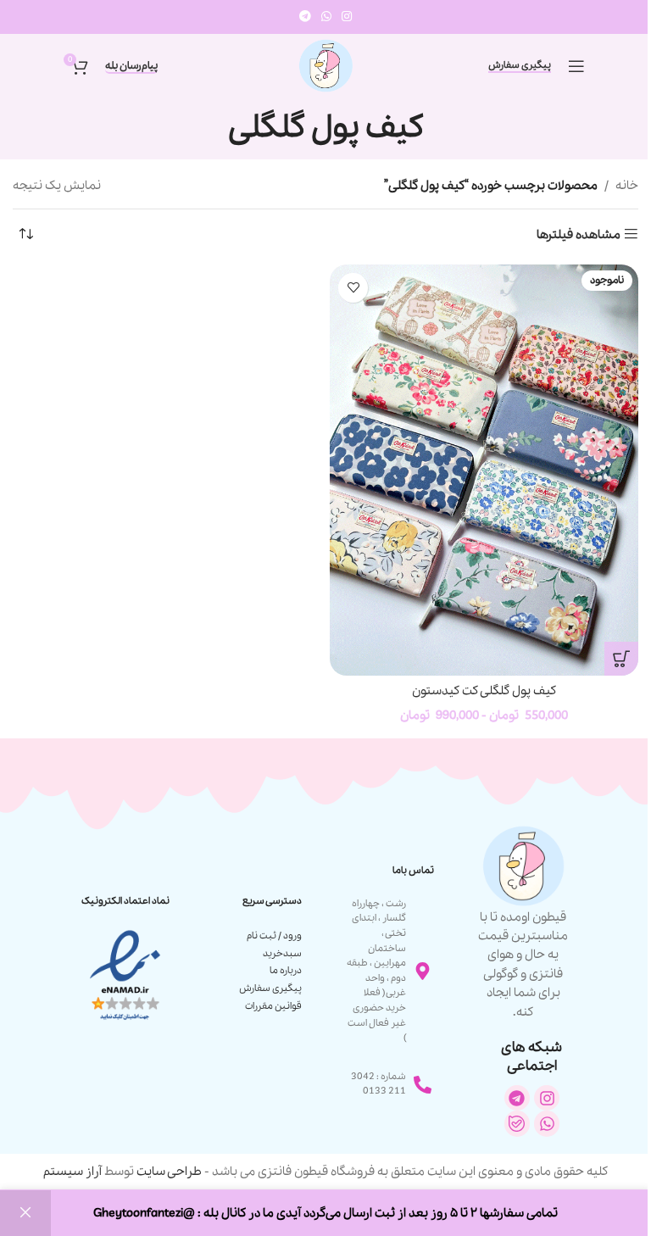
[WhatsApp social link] (326, 17)
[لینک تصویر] (125, 974)
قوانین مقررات (273, 1006)
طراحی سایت (169, 1171)
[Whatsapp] (546, 1123)
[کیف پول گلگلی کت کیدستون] (484, 470)
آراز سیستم (72, 1171)
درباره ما (286, 970)
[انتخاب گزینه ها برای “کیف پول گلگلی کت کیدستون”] (621, 659)
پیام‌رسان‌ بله (131, 66)
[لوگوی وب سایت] (325, 64)
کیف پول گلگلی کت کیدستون (484, 690)
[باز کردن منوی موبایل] (576, 66)
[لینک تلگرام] (305, 17)
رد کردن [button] (25, 1213)
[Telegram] (517, 1098)
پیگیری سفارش (519, 66)
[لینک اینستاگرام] (347, 17)
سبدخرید (282, 953)
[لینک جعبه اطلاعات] (523, 923)
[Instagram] (546, 1098)
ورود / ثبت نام (274, 936)
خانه (626, 185)
